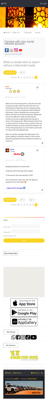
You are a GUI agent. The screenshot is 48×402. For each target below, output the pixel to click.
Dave (7, 86)
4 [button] (30, 77)
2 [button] (24, 77)
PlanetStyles (32, 379)
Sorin (12, 149)
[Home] (24, 17)
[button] (18, 77)
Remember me (10, 236)
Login (5, 220)
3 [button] (27, 77)
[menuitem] (4, 3)
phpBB (16, 379)
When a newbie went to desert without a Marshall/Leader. (21, 64)
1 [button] (21, 77)
